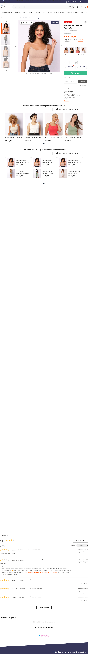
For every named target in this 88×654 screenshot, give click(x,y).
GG (76, 63)
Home (3, 18)
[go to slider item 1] (5, 39)
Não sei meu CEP (83, 85)
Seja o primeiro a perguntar (44, 627)
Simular (82, 81)
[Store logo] (5, 7)
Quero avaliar (80, 540)
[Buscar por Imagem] (70, 7)
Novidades (4, 12)
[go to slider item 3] (5, 62)
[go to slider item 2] (5, 51)
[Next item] (5, 71)
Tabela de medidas (82, 67)
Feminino (9, 18)
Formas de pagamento (80, 40)
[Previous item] (1, 1)
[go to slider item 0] (5, 28)
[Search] (73, 7)
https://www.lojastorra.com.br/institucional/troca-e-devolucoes (41, 572)
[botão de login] (81, 7)
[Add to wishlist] (85, 22)
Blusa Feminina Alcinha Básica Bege (30, 18)
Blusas (15, 18)
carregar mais (44, 607)
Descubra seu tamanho (70, 67)
